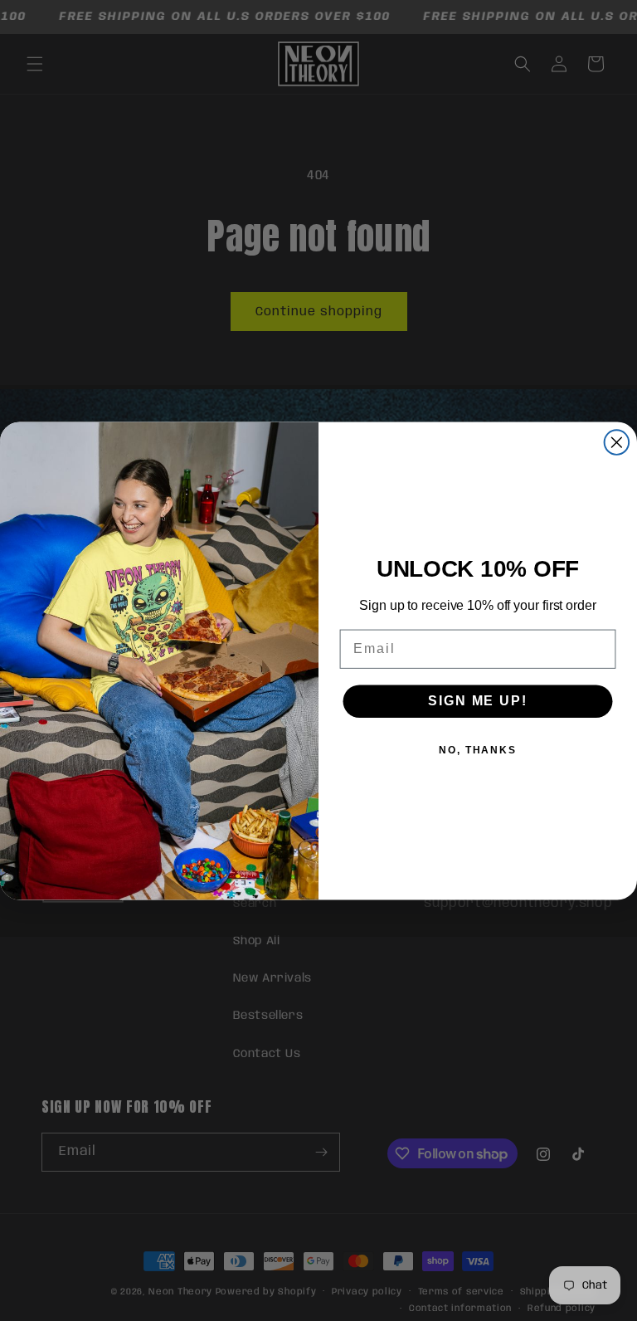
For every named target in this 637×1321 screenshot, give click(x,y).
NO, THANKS (478, 749)
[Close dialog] (617, 442)
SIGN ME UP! (477, 700)
